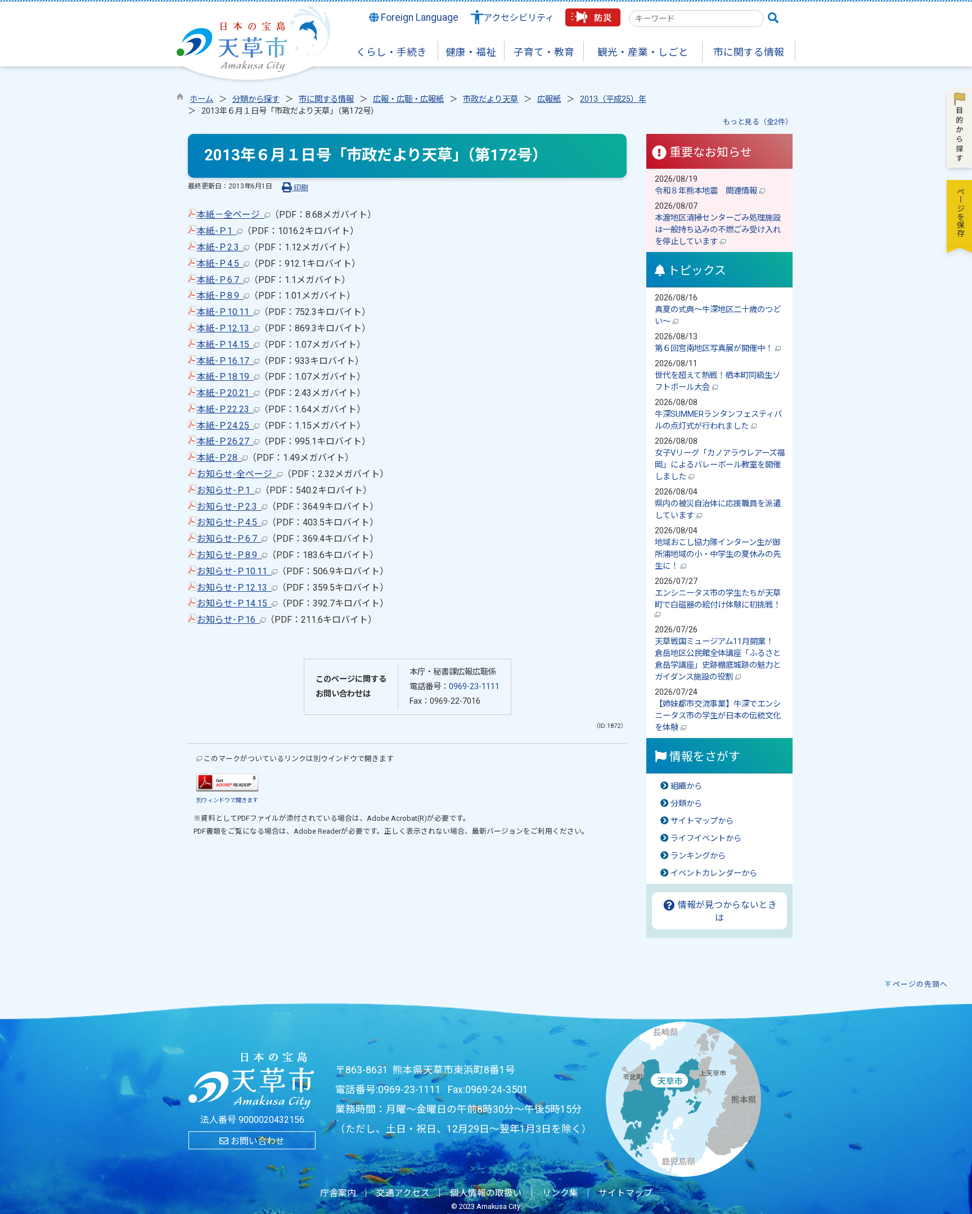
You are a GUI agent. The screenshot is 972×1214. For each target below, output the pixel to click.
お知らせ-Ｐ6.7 (229, 538)
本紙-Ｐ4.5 (220, 263)
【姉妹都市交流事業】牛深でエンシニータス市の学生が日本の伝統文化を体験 (718, 715)
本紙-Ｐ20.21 (225, 393)
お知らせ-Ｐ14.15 (234, 603)
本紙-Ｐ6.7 (220, 280)
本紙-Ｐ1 (217, 231)
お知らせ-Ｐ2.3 (229, 506)
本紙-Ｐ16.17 (225, 361)
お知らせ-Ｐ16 (228, 619)
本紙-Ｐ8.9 (220, 295)
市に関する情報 (326, 99)
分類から (686, 803)
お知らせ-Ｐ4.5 (229, 522)
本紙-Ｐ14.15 (225, 344)
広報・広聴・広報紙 (408, 99)
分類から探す (256, 99)
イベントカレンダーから (713, 873)
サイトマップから (702, 821)
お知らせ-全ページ (237, 474)
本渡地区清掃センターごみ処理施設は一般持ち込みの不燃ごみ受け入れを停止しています (718, 229)
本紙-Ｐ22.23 (225, 409)
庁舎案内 (338, 1193)
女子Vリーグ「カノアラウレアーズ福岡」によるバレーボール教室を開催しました (720, 465)
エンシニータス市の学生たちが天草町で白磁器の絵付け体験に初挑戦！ (719, 599)
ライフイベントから (705, 838)
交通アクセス (403, 1193)
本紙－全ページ (230, 214)
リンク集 (560, 1193)
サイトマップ (625, 1193)
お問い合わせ (256, 1141)
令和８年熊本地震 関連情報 (707, 191)
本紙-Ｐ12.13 (225, 328)
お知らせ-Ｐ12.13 (234, 587)
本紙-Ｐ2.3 (220, 247)
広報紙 (549, 99)
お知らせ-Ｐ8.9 (229, 555)
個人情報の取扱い (486, 1193)
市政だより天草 (490, 99)
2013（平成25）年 (613, 99)
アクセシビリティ (518, 17)
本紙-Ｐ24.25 (225, 425)
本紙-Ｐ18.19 (225, 376)
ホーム (201, 99)
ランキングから (698, 856)
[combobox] (696, 18)
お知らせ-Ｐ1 (226, 490)
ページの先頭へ (920, 984)
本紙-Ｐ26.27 (225, 441)
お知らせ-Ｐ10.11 (234, 571)
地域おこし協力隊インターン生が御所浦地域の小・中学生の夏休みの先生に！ (718, 554)
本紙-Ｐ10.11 (225, 312)
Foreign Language (418, 17)
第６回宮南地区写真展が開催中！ (715, 348)
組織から (686, 786)
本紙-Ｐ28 (219, 457)
